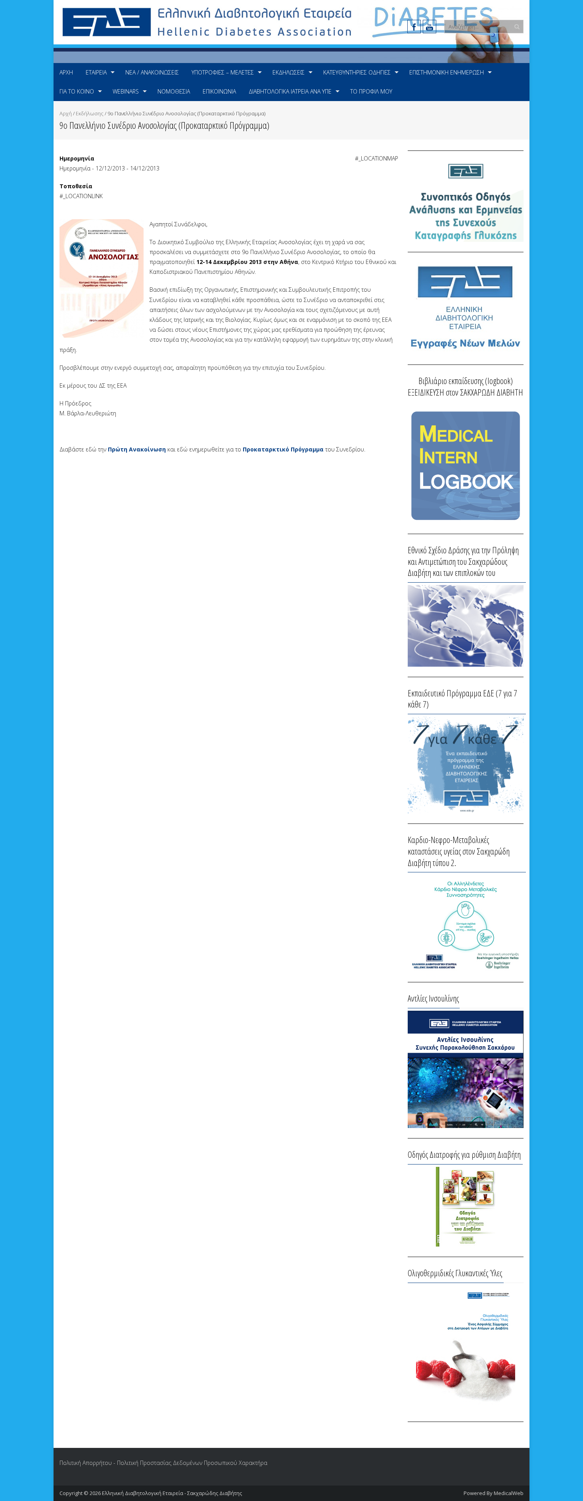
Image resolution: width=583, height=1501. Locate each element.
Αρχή (66, 72)
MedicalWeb (509, 1493)
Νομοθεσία (173, 91)
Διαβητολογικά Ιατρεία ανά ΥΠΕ (290, 91)
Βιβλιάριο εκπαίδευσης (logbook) (465, 380)
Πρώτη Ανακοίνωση (137, 449)
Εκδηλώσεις (288, 72)
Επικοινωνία (219, 91)
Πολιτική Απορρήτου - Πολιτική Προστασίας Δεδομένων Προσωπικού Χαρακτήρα (163, 1463)
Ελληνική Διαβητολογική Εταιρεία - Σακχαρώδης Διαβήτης (172, 1493)
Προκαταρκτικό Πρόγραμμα (283, 449)
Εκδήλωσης (90, 113)
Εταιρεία (96, 72)
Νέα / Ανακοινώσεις (152, 72)
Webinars (126, 91)
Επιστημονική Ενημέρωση (446, 72)
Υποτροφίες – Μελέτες (223, 72)
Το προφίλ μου (371, 91)
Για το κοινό (76, 91)
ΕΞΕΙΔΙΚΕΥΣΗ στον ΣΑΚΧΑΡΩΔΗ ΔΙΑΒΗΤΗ (465, 392)
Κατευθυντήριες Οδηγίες (357, 72)
